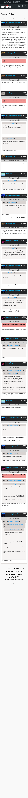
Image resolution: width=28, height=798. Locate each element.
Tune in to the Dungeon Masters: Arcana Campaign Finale (11, 1)
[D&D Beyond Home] (6, 6)
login (16, 571)
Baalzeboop (11, 138)
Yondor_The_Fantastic (13, 345)
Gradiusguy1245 (12, 123)
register (10, 574)
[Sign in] (22, 6)
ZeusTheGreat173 (12, 453)
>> (16, 123)
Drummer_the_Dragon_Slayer (15, 370)
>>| (24, 18)
